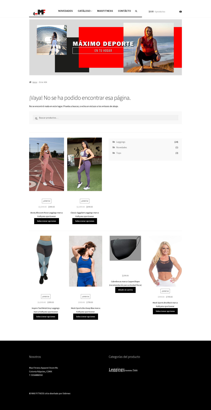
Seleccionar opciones (46, 221)
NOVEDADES (65, 11)
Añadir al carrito (125, 289)
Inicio (35, 82)
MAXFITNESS (105, 11)
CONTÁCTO (124, 11)
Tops (118, 152)
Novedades (121, 147)
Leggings (120, 141)
